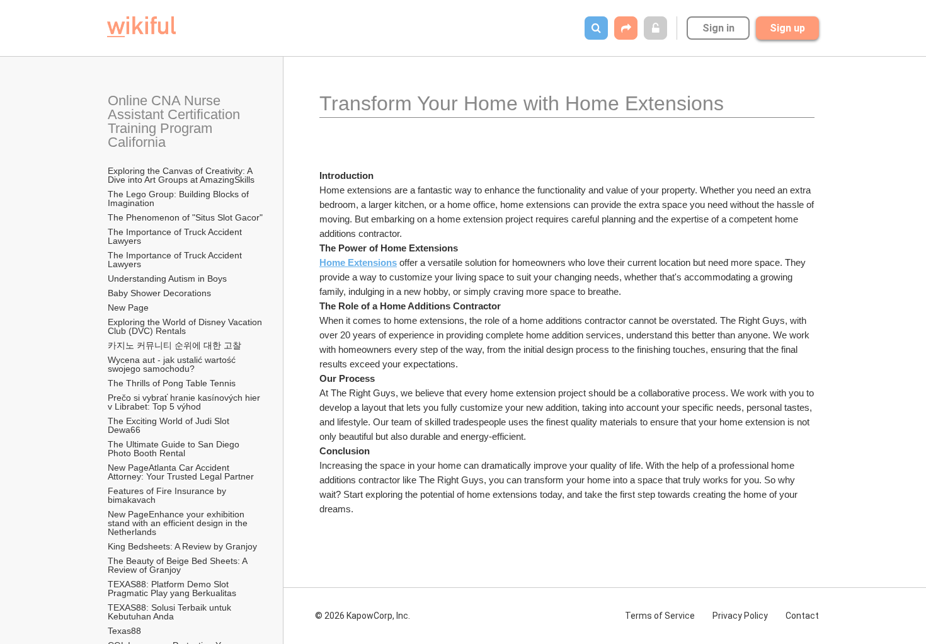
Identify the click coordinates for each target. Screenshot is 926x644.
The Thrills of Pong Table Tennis (172, 383)
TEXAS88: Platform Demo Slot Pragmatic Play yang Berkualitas (172, 588)
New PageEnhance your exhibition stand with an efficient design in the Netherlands (179, 523)
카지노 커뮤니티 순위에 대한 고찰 (174, 345)
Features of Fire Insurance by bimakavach (168, 495)
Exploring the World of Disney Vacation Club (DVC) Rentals (186, 326)
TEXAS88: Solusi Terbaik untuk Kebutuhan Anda (171, 611)
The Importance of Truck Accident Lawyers (176, 236)
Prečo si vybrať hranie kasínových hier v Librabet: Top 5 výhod (185, 402)
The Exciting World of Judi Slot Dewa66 (170, 425)
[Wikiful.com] (141, 26)
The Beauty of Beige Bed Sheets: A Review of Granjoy (178, 565)
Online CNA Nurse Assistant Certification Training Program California (176, 121)
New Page (128, 307)
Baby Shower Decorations (159, 293)
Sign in (718, 28)
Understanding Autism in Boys (167, 278)
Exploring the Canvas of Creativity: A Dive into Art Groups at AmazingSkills (181, 175)
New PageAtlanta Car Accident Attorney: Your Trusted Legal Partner (181, 472)
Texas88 (124, 631)
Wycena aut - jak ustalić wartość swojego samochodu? (173, 364)
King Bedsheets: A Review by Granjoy (182, 546)
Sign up (787, 28)
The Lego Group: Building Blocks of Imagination (179, 198)
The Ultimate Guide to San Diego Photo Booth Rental (175, 448)
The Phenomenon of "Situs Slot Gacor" (185, 217)
